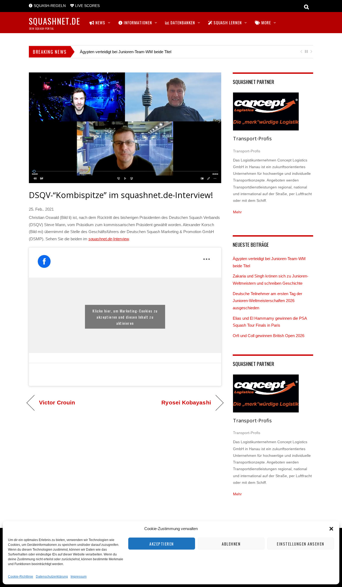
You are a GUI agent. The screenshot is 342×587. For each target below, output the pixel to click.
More (265, 22)
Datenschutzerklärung (52, 576)
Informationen (137, 22)
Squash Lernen (227, 22)
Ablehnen (231, 544)
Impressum (79, 576)
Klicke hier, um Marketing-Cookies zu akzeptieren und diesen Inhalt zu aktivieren (124, 317)
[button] (331, 528)
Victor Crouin (57, 402)
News (99, 22)
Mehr (237, 212)
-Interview (108, 239)
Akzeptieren (161, 544)
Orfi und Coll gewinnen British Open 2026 (268, 335)
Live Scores (87, 6)
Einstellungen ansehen (300, 544)
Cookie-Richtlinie (20, 576)
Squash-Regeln (49, 6)
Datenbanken (182, 22)
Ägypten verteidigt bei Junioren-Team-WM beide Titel (125, 51)
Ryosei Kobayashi (186, 402)
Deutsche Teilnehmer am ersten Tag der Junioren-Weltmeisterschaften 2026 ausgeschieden (267, 300)
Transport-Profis (252, 138)
